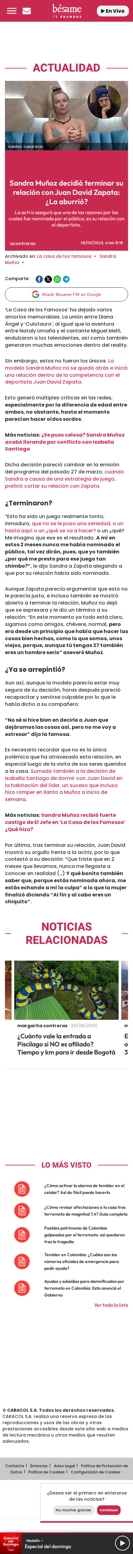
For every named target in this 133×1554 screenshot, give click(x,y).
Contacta (14, 1465)
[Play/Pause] (122, 1543)
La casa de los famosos (64, 256)
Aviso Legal (64, 1465)
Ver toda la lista (111, 1305)
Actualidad (66, 68)
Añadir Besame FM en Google (71, 294)
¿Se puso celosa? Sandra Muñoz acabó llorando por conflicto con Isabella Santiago (65, 442)
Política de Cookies (46, 1472)
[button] (11, 11)
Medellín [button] (33, 1540)
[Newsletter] (26, 11)
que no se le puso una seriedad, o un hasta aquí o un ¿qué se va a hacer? (64, 527)
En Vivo (115, 11)
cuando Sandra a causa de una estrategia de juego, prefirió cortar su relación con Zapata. (64, 479)
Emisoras (39, 1465)
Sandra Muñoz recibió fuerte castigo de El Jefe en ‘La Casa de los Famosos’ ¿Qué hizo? (65, 822)
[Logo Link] (67, 11)
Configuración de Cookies (95, 1472)
